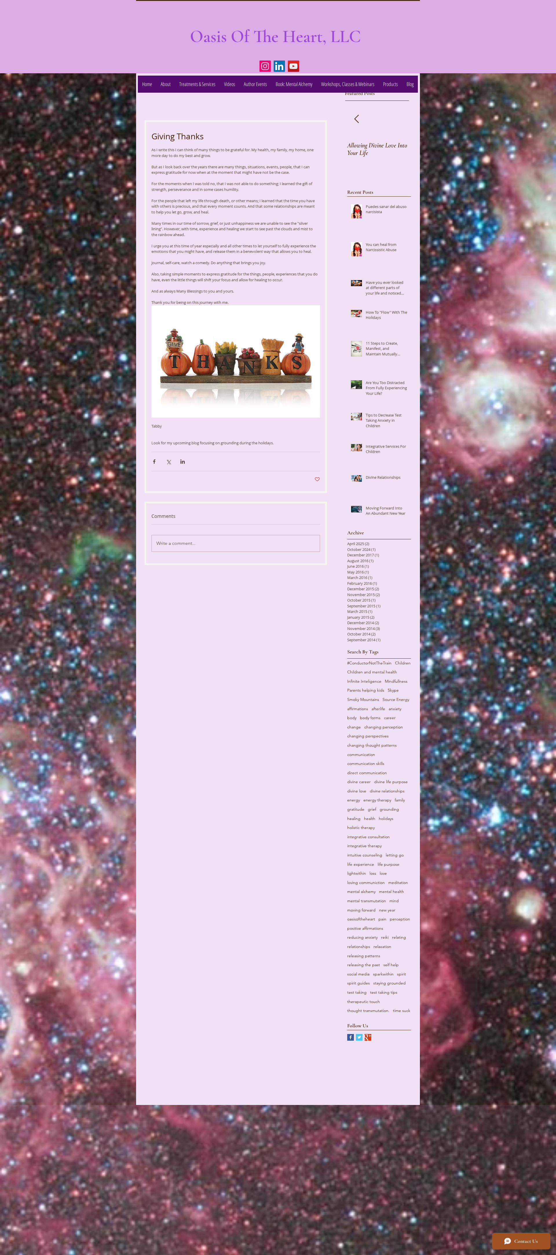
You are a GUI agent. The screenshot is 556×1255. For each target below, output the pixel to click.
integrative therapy (364, 845)
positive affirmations (365, 928)
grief (372, 809)
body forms (370, 717)
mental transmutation (366, 900)
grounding (389, 809)
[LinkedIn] (279, 66)
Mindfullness (396, 681)
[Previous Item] (356, 119)
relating (399, 937)
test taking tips (383, 992)
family (400, 800)
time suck (401, 1010)
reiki (385, 937)
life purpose (388, 864)
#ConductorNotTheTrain (369, 663)
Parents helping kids (365, 690)
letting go (395, 855)
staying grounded (389, 983)
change (354, 727)
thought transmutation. (368, 1010)
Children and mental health (372, 672)
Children (403, 663)
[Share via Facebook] (154, 461)
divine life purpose (391, 781)
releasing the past (363, 964)
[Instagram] (265, 66)
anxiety (395, 708)
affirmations (357, 708)
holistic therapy (361, 827)
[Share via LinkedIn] (182, 461)
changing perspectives (368, 736)
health (369, 818)
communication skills (365, 763)
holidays (386, 818)
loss (373, 873)
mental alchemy (361, 891)
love (383, 873)
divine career (359, 781)
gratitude (355, 809)
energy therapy (377, 800)
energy (353, 800)
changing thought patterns (372, 745)
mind (394, 900)
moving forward (361, 910)
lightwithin (356, 873)
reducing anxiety (362, 937)
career (390, 717)
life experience (360, 864)
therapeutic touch (363, 1001)
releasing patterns (363, 955)
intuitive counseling (364, 855)
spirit (401, 974)
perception (400, 919)
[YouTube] (293, 66)
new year (387, 910)
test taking (357, 992)
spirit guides (358, 983)
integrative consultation (368, 836)
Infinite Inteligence (364, 681)
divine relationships (387, 791)
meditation (398, 882)
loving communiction (366, 882)
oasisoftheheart (361, 919)
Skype (393, 690)
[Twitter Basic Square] (359, 1037)
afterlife (378, 708)
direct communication (367, 772)
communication (361, 754)
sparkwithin (383, 974)
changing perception (383, 727)
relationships (358, 946)
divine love (356, 791)
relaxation (382, 946)
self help (391, 964)
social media (358, 974)
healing (354, 818)
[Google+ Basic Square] (368, 1037)
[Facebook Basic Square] (350, 1037)
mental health (391, 891)
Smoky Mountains (363, 699)
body (351, 717)
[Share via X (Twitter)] (168, 461)
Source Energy (396, 699)
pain (382, 919)
